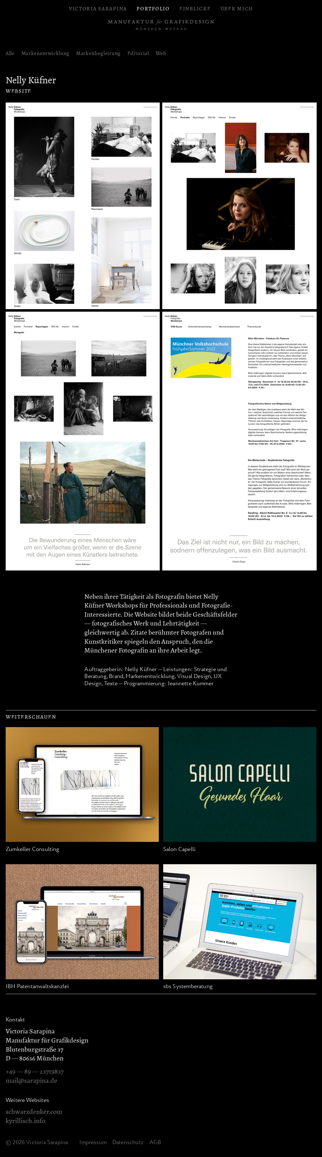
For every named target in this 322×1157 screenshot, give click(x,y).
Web (161, 53)
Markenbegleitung (98, 53)
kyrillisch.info (25, 1120)
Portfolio (152, 8)
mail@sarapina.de (31, 1080)
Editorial (138, 53)
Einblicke (195, 8)
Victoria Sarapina (98, 8)
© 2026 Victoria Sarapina (37, 1142)
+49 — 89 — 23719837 (35, 1071)
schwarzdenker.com (34, 1111)
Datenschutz (128, 1142)
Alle (10, 53)
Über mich (236, 8)
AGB (155, 1142)
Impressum (93, 1142)
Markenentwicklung (45, 53)
